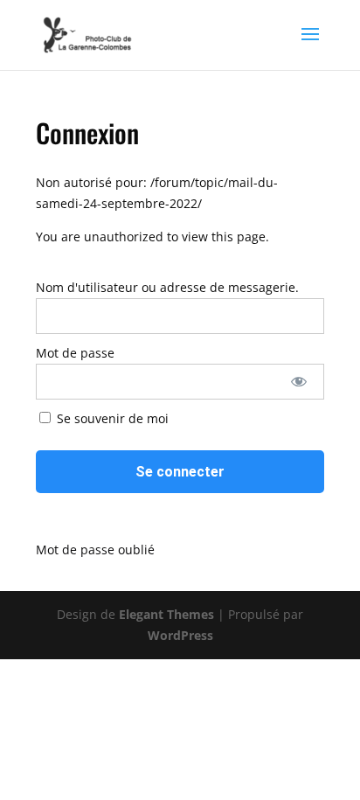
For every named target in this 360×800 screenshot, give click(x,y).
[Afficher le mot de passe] (298, 382)
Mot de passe (75, 352)
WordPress (180, 635)
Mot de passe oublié (95, 549)
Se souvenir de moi (111, 418)
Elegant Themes (166, 614)
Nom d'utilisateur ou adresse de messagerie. (167, 287)
